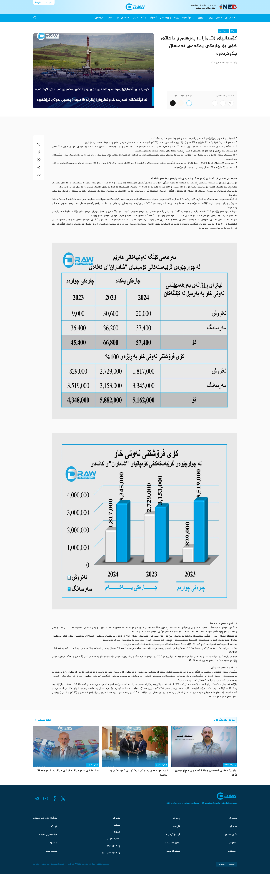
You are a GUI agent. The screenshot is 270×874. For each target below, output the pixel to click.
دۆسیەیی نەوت (48, 834)
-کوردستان (231, 834)
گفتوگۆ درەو (173, 851)
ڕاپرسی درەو (113, 845)
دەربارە (110, 17)
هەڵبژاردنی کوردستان (45, 818)
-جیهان (232, 851)
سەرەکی (229, 17)
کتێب (135, 17)
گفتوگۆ (153, 17)
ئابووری (201, 17)
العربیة (49, 2)
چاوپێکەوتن (165, 17)
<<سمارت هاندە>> (57, 864)
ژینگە (143, 17)
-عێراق (233, 843)
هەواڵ (219, 17)
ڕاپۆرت (210, 17)
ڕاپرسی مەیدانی (111, 852)
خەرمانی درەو (123, 17)
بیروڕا (176, 17)
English (38, 2)
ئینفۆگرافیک (188, 17)
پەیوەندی (99, 17)
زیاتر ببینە (44, 720)
